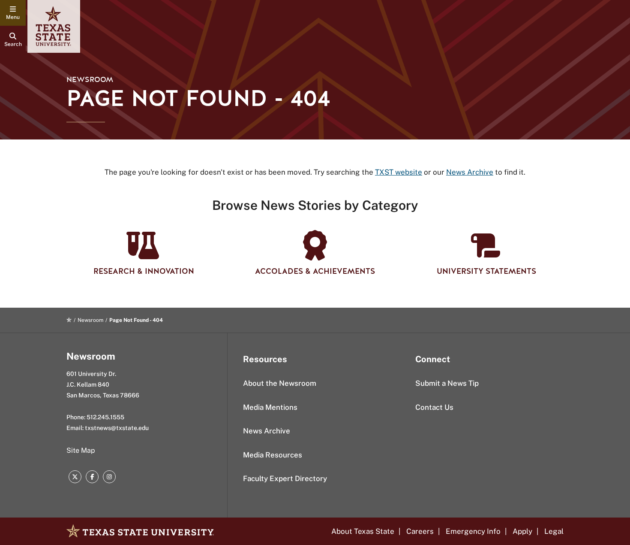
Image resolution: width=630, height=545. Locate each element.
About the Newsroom (279, 383)
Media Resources (272, 455)
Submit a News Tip (447, 383)
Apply (522, 531)
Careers (420, 531)
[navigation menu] (13, 13)
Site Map (80, 450)
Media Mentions (270, 407)
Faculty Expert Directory (285, 478)
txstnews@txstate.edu (117, 427)
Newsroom (89, 80)
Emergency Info (473, 531)
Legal (554, 531)
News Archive (266, 431)
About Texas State (362, 531)
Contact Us (434, 407)
